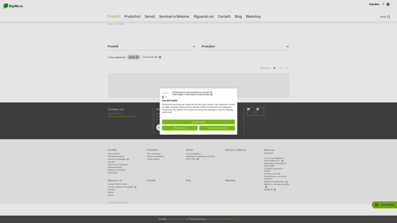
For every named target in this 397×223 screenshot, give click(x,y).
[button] (167, 93)
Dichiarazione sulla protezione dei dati (190, 92)
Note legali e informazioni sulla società (191, 95)
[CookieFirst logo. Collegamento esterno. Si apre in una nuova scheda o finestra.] (164, 97)
